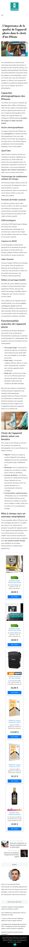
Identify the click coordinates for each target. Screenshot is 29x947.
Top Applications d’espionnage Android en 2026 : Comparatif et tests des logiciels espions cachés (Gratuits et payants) (14, 926)
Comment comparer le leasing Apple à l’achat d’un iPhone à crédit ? (12, 908)
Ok (15, 944)
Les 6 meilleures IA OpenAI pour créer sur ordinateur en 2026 (13, 914)
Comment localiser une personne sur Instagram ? (12, 933)
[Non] (27, 941)
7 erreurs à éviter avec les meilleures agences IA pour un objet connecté (12, 919)
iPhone (7, 460)
